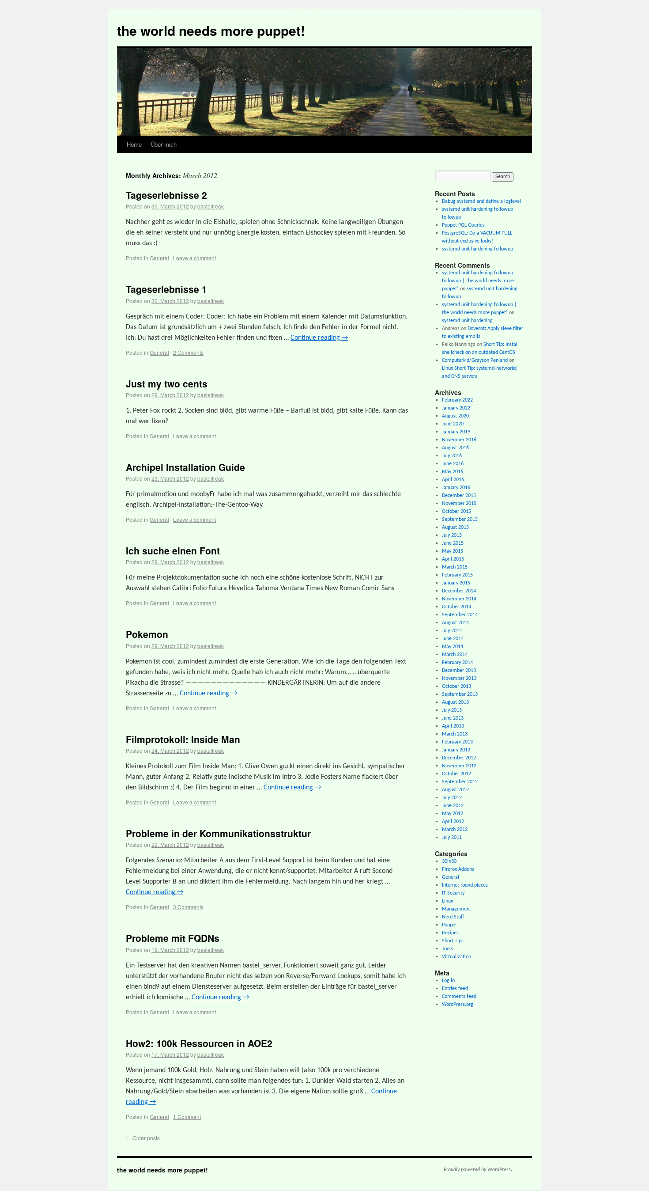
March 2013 (455, 734)
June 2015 (453, 543)
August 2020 (455, 416)
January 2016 (456, 487)
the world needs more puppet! (211, 30)
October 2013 (456, 686)
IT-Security (453, 893)
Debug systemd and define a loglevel (481, 201)
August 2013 (455, 702)
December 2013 (459, 670)
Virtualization (456, 957)
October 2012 (456, 774)
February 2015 (457, 575)
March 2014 (455, 654)
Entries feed (455, 988)
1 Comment (187, 1116)
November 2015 (459, 503)
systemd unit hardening (467, 320)
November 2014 (459, 599)
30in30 (449, 861)
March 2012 (455, 829)
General (159, 258)
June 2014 (453, 638)
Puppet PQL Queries (463, 225)
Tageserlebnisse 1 (166, 289)
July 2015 (452, 535)
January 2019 (456, 432)
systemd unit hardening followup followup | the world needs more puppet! (478, 281)
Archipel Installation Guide (185, 467)
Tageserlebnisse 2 (166, 194)
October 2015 (456, 511)
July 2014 (452, 630)
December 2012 (459, 758)
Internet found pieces (465, 885)
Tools (447, 949)
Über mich (164, 144)
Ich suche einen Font (173, 550)
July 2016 (452, 456)
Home (134, 144)
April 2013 (453, 726)
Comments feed (459, 996)
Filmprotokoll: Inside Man (183, 739)
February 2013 (457, 742)
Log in (448, 980)
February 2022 (457, 400)
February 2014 (457, 662)
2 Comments (188, 352)
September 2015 (460, 519)
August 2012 (455, 790)
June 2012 (453, 805)
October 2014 (456, 607)
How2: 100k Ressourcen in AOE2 (199, 1043)
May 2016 (452, 471)
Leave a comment (194, 258)
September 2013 (460, 694)
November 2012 (459, 766)
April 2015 (453, 559)
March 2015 (455, 567)
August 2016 (455, 448)
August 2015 (455, 527)
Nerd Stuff (453, 917)
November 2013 (459, 678)
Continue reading (319, 337)
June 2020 (453, 424)
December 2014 (459, 591)
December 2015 (459, 495)
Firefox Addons (458, 869)
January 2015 (456, 583)
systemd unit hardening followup (477, 249)
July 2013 (452, 710)
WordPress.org (457, 1004)
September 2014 (460, 615)
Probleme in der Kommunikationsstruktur (218, 833)
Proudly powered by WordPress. (478, 1169)
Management (456, 909)
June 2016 (453, 464)
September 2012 (460, 782)
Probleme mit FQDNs (172, 937)
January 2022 (456, 408)
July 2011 (452, 837)
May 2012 (452, 813)
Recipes (450, 933)
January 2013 (456, 750)
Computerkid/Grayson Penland (475, 360)
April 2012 (453, 821)
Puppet (449, 925)
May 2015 (452, 551)
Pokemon (147, 634)
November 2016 (459, 440)
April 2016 (453, 479)
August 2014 (455, 623)
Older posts (143, 1138)
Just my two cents (167, 383)
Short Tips (453, 941)
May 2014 (452, 646)
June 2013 (453, 718)
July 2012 (452, 797)
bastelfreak (210, 206)
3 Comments (188, 906)
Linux (447, 901)
